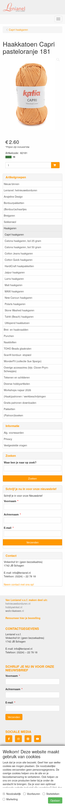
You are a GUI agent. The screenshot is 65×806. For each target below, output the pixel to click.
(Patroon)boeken (13, 415)
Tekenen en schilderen (17, 377)
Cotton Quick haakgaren (18, 260)
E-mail (7, 528)
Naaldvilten (10, 342)
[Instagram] (18, 738)
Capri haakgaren (14, 234)
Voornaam (10, 501)
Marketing (12, 799)
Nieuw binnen (11, 184)
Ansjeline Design (13, 196)
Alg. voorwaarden (14, 432)
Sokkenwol (10, 222)
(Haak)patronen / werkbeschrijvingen (25, 396)
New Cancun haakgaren (18, 297)
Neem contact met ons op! (19, 584)
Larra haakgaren (14, 278)
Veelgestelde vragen (15, 445)
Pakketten (9, 409)
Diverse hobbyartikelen (17, 383)
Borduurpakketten (14, 203)
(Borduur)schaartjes (15, 209)
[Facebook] (8, 738)
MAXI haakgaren (14, 291)
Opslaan (55, 800)
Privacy (8, 439)
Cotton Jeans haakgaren (19, 253)
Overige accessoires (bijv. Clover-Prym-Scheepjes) (26, 369)
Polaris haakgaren (15, 304)
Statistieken (52, 794)
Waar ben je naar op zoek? (20, 462)
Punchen (9, 336)
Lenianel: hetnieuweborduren (20, 190)
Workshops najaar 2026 (17, 390)
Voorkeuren (33, 794)
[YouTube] (37, 738)
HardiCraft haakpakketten (19, 266)
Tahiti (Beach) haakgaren (19, 316)
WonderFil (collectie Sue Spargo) (23, 361)
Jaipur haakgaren (15, 272)
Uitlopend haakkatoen (17, 323)
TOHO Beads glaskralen (17, 348)
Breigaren (9, 215)
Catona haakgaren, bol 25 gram (23, 241)
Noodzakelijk (13, 794)
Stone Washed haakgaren (19, 310)
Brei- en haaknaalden (16, 329)
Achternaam (11, 514)
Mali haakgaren (13, 285)
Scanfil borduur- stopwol (17, 355)
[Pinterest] (28, 738)
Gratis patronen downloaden (20, 402)
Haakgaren (10, 228)
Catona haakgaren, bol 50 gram (23, 247)
